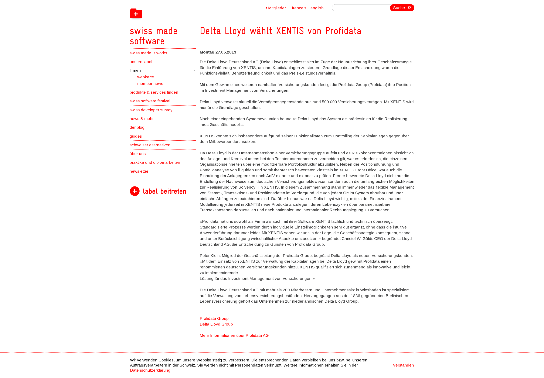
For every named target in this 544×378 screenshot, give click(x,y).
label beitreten (164, 191)
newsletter (139, 171)
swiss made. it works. (149, 53)
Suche (399, 8)
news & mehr (142, 118)
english (317, 8)
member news (150, 83)
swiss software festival (150, 101)
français (299, 8)
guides (136, 136)
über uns (138, 153)
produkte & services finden (154, 92)
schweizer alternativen (150, 145)
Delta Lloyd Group (216, 324)
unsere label (141, 61)
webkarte (145, 77)
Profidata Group (214, 318)
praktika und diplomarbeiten (155, 162)
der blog (137, 127)
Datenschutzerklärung (150, 370)
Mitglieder (277, 8)
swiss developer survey (151, 110)
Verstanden (403, 365)
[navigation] (181, 23)
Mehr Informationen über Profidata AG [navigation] (234, 335)
